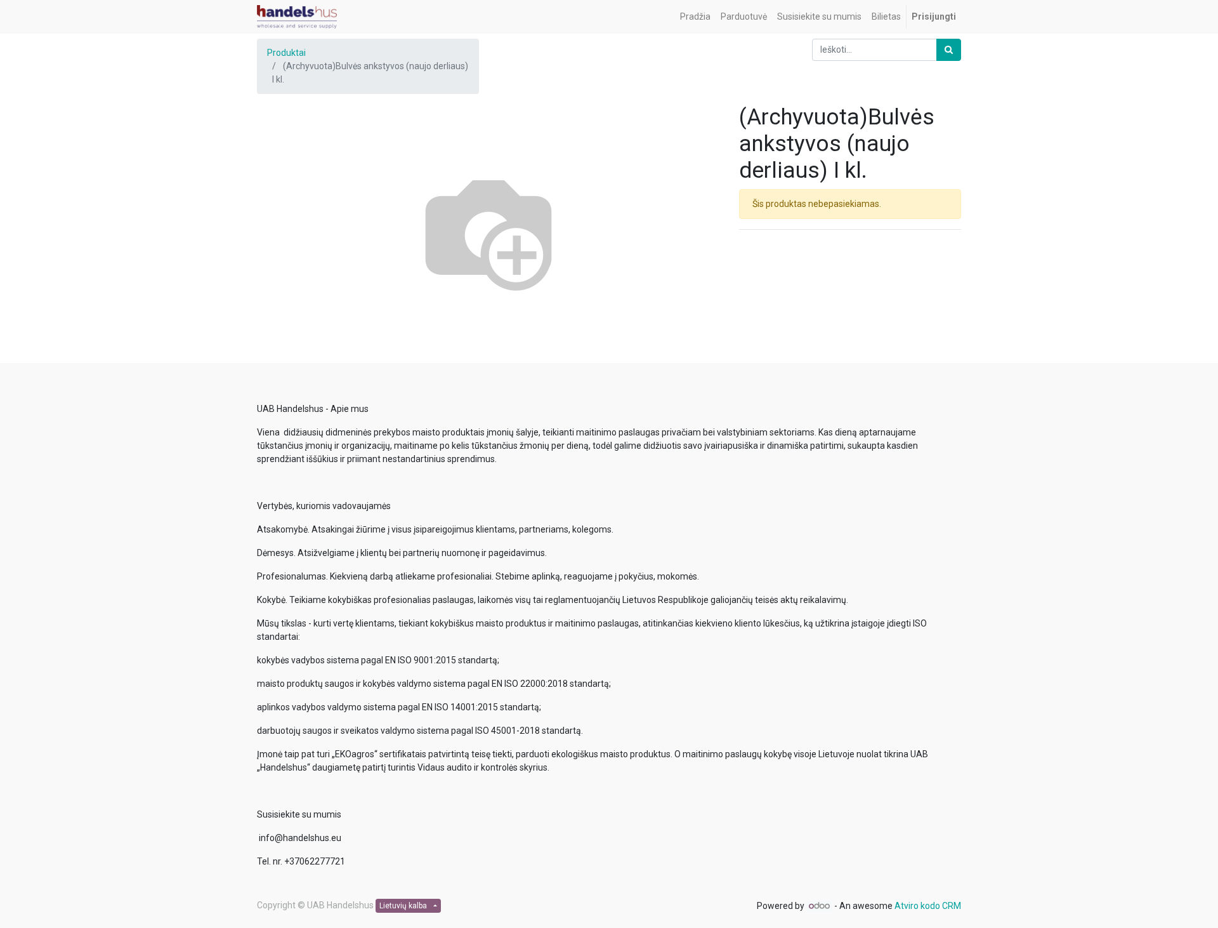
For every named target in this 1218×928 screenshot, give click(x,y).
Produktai (286, 53)
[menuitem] (695, 17)
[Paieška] (948, 50)
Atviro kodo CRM (927, 906)
